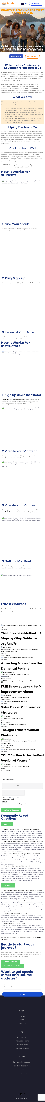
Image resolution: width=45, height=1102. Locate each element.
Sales (22, 718)
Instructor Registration (22, 1062)
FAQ (22, 1069)
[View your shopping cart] (25, 4)
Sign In (4, 802)
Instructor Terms (22, 1041)
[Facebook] (21, 1095)
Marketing (16, 718)
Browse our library (8, 229)
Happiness (17, 650)
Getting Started (36, 4)
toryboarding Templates (29, 456)
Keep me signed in (11, 797)
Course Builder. (35, 510)
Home (22, 1016)
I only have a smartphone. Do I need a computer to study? (23, 842)
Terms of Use (22, 1037)
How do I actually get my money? (15, 923)
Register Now (23, 804)
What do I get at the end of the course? (17, 866)
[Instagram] (24, 1095)
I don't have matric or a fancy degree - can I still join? (22, 829)
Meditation (24, 650)
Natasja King (7, 650)
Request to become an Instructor (13, 400)
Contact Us (22, 1073)
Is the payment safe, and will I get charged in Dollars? (22, 854)
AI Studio (8, 512)
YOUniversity (7, 697)
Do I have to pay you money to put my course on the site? (23, 891)
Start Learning (5, 700)
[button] (22, 599)
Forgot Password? (8, 800)
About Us (22, 1023)
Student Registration (22, 1066)
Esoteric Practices (23, 674)
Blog (22, 1020)
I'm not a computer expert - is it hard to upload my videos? (23, 901)
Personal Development (9, 652)
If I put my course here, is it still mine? (16, 913)
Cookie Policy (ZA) (22, 1048)
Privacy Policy (22, 1045)
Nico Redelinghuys (9, 674)
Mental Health (33, 650)
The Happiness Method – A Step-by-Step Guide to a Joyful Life (21, 638)
